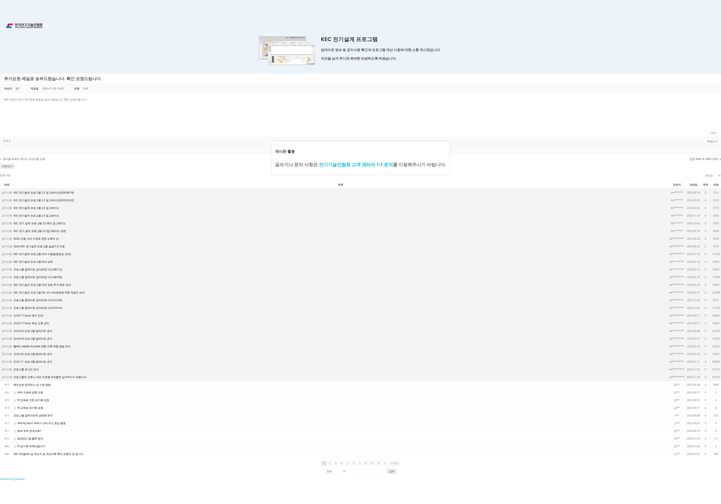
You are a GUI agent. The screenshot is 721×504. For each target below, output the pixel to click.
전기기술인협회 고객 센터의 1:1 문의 (356, 164)
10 (378, 463)
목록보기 (7, 166)
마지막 (394, 463)
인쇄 (713, 132)
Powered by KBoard (12, 479)
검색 (391, 471)
